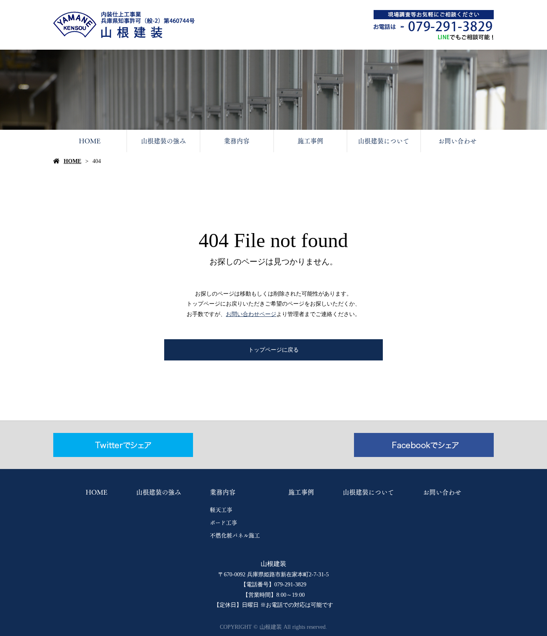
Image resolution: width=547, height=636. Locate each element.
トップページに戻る (273, 350)
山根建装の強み (163, 141)
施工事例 (310, 141)
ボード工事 (223, 522)
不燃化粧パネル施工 (235, 535)
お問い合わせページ (251, 314)
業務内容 (236, 141)
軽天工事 (221, 510)
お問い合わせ (457, 141)
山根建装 (273, 563)
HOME (90, 141)
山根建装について (383, 141)
